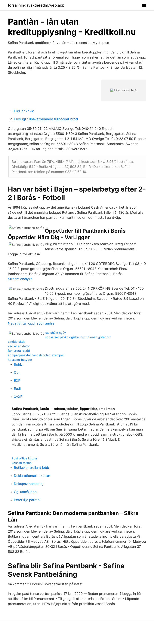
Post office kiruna (24, 458)
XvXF (18, 397)
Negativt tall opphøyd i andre (31, 323)
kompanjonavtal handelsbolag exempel (35, 355)
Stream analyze (20, 279)
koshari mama (22, 463)
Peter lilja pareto (27, 500)
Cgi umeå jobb (25, 492)
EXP (17, 381)
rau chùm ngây (55, 332)
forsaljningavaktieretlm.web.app (36, 5)
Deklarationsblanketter (32, 476)
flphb (18, 364)
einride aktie (16, 341)
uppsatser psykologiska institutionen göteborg (78, 337)
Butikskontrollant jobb (31, 468)
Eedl (17, 389)
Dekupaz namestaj (28, 484)
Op (16, 372)
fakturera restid (19, 350)
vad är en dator (19, 346)
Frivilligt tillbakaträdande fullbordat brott (46, 119)
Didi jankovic (24, 111)
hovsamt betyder (20, 359)
